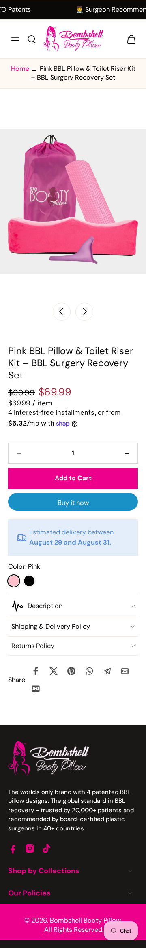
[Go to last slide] (62, 312)
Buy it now (73, 502)
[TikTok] (46, 848)
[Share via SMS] (36, 689)
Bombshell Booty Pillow (85, 920)
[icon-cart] (129, 39)
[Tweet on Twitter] (53, 671)
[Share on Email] (125, 671)
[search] (32, 39)
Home (20, 68)
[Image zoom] (73, 201)
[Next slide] (84, 312)
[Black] (29, 581)
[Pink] (13, 581)
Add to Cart (73, 478)
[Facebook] (13, 848)
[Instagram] (30, 848)
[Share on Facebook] (36, 671)
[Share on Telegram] (107, 671)
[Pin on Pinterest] (71, 671)
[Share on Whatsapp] (89, 671)
